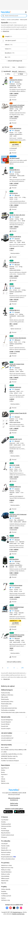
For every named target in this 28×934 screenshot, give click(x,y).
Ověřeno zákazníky (5, 889)
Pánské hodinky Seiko (6, 704)
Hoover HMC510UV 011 (15, 128)
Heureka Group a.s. (17, 912)
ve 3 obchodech (13, 118)
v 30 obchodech (13, 529)
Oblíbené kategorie (7, 690)
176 (22, 668)
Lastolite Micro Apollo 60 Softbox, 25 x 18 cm (11, 754)
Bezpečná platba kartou (7, 857)
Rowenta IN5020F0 (14, 538)
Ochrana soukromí (5, 854)
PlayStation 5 (4, 774)
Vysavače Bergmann (6, 722)
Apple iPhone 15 (5, 768)
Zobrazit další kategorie (14, 61)
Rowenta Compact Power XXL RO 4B (14, 423)
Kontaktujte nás (14, 800)
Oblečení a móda (5, 783)
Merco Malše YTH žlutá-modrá (8, 758)
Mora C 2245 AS (4, 747)
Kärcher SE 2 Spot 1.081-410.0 (17, 215)
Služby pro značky (5, 874)
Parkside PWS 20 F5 (14, 262)
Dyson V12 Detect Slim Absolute (17, 338)
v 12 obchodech (13, 575)
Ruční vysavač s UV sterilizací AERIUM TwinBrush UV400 (16, 106)
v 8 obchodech (12, 228)
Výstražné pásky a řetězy (7, 701)
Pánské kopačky (5, 699)
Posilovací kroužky (5, 693)
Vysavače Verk (4, 726)
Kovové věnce (4, 706)
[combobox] (14, 15)
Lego (2, 777)
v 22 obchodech (13, 301)
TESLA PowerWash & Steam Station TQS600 (16, 607)
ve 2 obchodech (13, 185)
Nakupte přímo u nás (6, 850)
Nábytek (3, 781)
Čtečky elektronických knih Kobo (9, 708)
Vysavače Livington (5, 728)
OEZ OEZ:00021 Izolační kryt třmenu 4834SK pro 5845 (13, 750)
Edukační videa (4, 881)
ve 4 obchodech (13, 278)
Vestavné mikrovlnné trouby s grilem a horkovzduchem (14, 712)
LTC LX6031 (4, 752)
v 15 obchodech (13, 599)
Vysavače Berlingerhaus (7, 720)
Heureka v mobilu (5, 846)
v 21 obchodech (13, 430)
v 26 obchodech (13, 479)
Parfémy (3, 770)
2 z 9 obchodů (12, 627)
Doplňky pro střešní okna (7, 695)
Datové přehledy (5, 876)
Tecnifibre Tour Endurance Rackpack (10, 761)
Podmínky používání (6, 824)
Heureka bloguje (5, 831)
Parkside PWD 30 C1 (14, 170)
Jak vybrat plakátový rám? (7, 738)
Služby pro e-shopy (5, 870)
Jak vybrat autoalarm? (6, 740)
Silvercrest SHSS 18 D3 (15, 387)
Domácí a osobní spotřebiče (13, 19)
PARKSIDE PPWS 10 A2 (15, 487)
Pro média (3, 828)
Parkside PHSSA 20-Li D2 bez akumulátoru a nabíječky (16, 635)
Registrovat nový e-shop (7, 867)
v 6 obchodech (12, 353)
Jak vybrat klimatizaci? (6, 736)
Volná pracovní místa (6, 826)
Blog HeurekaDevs (5, 833)
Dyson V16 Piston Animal (15, 585)
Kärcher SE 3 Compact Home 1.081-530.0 (16, 364)
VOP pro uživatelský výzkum (8, 859)
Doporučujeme (5, 765)
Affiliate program (5, 878)
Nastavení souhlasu (6, 852)
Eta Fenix (11, 286)
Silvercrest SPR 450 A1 (15, 236)
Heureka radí (4, 848)
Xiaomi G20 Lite (13, 193)
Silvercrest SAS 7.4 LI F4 (15, 439)
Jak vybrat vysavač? (14, 158)
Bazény (3, 772)
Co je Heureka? (4, 820)
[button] (3, 293)
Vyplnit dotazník (14, 805)
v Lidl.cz (11, 250)
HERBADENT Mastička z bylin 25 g (9, 756)
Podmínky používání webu (18, 914)
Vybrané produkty (6, 745)
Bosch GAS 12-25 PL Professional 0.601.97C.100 (17, 515)
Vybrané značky (5, 717)
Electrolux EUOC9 (14, 559)
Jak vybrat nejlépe (6, 733)
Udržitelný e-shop (5, 900)
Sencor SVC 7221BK (14, 465)
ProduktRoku (4, 893)
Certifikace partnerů (6, 896)
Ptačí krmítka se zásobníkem (8, 710)
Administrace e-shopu (6, 865)
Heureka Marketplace (6, 872)
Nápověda (3, 883)
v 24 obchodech (13, 95)
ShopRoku (3, 891)
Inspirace (3, 898)
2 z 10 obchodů (13, 148)
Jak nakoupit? (4, 843)
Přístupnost (4, 837)
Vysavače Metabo (5, 724)
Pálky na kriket (4, 697)
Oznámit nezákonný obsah (7, 835)
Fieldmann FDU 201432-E (15, 80)
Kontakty (3, 822)
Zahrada (3, 779)
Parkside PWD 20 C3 (14, 310)
